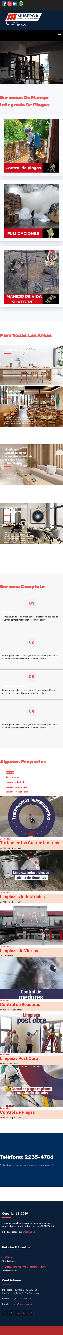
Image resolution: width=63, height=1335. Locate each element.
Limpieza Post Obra (19, 1058)
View (8, 839)
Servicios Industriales (16, 782)
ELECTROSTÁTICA (25, 67)
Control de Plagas (17, 1112)
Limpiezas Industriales (22, 896)
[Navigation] (59, 35)
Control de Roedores (20, 1004)
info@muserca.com (23, 1304)
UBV (45, 67)
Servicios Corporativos (16, 787)
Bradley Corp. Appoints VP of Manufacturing (24, 1269)
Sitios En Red (29, 1232)
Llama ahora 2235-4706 (33, 73)
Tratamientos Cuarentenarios (29, 842)
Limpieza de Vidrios (19, 950)
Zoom (3, 839)
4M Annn (10, 1259)
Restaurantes (12, 777)
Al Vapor (36, 67)
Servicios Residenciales (17, 792)
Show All (10, 772)
